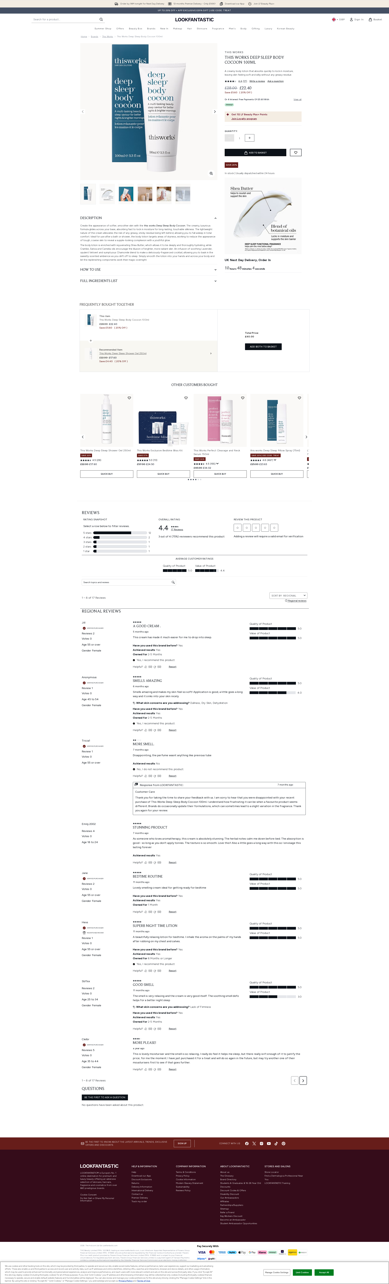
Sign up (182, 1143)
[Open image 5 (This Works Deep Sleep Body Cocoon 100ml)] (164, 194)
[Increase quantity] (249, 138)
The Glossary (226, 1176)
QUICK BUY (107, 474)
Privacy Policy (183, 1176)
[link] (356, 19)
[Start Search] (101, 19)
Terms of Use (143, 1281)
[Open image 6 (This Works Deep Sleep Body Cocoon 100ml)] (183, 194)
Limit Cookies (302, 1272)
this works (234, 52)
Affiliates (224, 1201)
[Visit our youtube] (269, 1143)
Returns (135, 1183)
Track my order (139, 1201)
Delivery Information (142, 1187)
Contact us (137, 1194)
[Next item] (306, 437)
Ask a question (275, 81)
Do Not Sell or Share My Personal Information (97, 1199)
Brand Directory (228, 1179)
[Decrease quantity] (229, 138)
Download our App (141, 1176)
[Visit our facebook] (247, 1143)
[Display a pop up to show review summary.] (217, 463)
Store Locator (272, 1172)
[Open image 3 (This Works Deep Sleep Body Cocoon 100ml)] (126, 194)
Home (84, 36)
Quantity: (231, 131)
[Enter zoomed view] (211, 173)
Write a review (257, 81)
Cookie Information (186, 1179)
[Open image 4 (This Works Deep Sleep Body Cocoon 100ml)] (145, 194)
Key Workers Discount (231, 1216)
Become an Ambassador (233, 1220)
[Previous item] (82, 437)
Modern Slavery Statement (189, 1183)
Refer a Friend (227, 1212)
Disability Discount (229, 1194)
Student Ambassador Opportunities (238, 1223)
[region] (194, 1273)
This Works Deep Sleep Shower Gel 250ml (105, 450)
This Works (107, 36)
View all (298, 99)
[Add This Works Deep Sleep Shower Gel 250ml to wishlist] (129, 398)
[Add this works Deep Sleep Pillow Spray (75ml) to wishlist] (299, 398)
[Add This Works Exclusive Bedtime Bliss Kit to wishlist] (186, 398)
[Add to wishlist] (296, 152)
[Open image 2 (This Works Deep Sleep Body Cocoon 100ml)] (107, 194)
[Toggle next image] (214, 111)
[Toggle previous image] (82, 111)
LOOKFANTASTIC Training (277, 1183)
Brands (94, 36)
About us (225, 1172)
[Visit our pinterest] (283, 1143)
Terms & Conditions (186, 1172)
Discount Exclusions (142, 1179)
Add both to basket (263, 346)
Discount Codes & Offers (233, 1190)
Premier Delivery (140, 1198)
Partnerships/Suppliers (231, 1205)
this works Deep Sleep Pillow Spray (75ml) (275, 450)
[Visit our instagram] (261, 1143)
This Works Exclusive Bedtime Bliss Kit (160, 450)
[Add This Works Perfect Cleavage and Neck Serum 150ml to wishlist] (242, 398)
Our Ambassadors (229, 1198)
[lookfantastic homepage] (194, 19)
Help (134, 1172)
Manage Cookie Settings (277, 1272)
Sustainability (183, 1187)
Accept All (324, 1272)
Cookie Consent (88, 1195)
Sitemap (224, 1209)
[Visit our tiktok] (276, 1143)
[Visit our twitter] (254, 1143)
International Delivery (142, 1190)
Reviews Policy (183, 1190)
